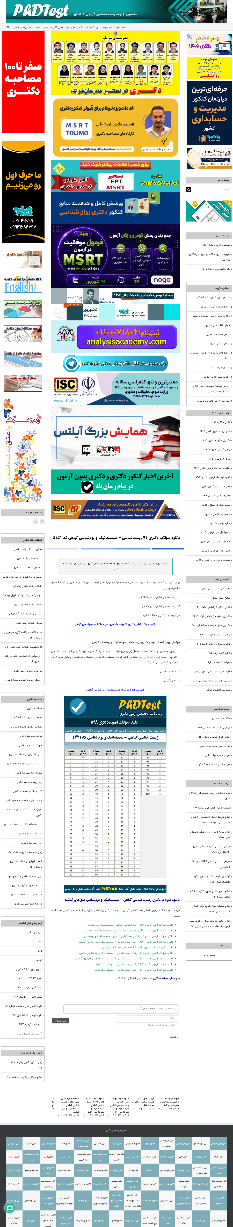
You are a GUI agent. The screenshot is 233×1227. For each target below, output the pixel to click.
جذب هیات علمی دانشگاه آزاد (214, 737)
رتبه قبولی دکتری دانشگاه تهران (25, 614)
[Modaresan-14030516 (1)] (115, 32)
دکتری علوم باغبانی (31, 1200)
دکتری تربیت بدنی (133, 1157)
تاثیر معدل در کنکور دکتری (216, 551)
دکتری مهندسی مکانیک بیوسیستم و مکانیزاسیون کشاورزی (133, 1201)
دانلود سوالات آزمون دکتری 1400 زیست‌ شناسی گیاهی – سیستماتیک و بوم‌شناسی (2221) (92, 1105)
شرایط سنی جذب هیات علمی (214, 746)
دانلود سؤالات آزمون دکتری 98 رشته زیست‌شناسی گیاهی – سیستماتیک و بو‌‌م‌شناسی (128, 931)
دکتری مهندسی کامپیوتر (65, 1183)
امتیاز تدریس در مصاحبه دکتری (25, 754)
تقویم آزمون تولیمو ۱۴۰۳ (29, 988)
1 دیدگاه (57, 1115)
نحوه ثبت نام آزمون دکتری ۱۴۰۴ (213, 477)
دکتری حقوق (150, 1143)
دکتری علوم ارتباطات (167, 1157)
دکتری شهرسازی (100, 1220)
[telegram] (115, 354)
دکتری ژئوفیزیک (116, 1170)
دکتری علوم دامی (218, 1220)
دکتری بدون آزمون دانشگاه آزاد (213, 298)
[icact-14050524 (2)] (115, 495)
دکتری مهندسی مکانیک (200, 1183)
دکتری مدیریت (116, 1143)
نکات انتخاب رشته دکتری (29, 558)
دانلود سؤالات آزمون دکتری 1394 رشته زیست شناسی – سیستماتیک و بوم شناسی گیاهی (126, 953)
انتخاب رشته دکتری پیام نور (27, 586)
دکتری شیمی (48, 1157)
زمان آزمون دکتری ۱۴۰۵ (217, 450)
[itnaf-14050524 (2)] (115, 374)
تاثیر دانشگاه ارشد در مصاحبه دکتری (23, 824)
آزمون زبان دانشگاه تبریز (29, 1034)
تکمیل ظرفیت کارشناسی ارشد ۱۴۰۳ (211, 616)
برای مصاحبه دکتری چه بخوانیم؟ (25, 876)
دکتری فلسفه (65, 1143)
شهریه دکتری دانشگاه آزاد (216, 245)
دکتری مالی (183, 1157)
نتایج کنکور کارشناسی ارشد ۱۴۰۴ (213, 607)
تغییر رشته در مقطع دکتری (216, 505)
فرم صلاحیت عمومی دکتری (28, 904)
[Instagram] (42, 521)
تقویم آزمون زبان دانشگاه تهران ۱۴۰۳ (23, 1006)
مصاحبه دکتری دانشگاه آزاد (28, 718)
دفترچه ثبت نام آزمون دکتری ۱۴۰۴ (212, 468)
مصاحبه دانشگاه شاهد (218, 690)
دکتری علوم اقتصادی (200, 1143)
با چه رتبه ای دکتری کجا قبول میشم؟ (22, 595)
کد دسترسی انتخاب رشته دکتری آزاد (23, 647)
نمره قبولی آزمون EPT (30, 1025)
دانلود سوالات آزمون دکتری (215, 307)
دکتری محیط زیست (150, 1200)
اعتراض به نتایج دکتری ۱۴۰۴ (215, 431)
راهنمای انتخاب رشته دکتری (27, 568)
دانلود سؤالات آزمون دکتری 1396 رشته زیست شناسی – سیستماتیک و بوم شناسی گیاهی (126, 942)
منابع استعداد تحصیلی (218, 334)
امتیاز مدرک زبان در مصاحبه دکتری (24, 764)
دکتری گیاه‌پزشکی (200, 1220)
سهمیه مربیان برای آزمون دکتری (213, 560)
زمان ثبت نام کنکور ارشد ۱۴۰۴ (214, 635)
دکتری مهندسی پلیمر (150, 1183)
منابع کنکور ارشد (221, 598)
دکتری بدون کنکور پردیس (216, 377)
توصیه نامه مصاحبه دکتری (28, 773)
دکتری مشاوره (31, 1143)
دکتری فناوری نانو (31, 1170)
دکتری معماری (117, 1220)
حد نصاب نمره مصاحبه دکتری (26, 895)
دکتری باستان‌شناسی (150, 1157)
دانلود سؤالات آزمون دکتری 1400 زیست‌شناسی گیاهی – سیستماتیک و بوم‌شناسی (130, 925)
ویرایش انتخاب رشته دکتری (27, 671)
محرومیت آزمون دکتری (217, 514)
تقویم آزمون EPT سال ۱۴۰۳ (28, 997)
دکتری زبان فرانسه (14, 1157)
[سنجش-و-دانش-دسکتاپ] (115, 161)
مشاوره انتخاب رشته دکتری (28, 549)
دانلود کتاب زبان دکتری (217, 325)
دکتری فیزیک (133, 1170)
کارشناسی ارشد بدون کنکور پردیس (212, 672)
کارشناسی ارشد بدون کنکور (216, 589)
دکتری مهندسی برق (65, 1170)
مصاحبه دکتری (34, 708)
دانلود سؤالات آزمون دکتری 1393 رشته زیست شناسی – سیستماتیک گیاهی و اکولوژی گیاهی (124, 959)
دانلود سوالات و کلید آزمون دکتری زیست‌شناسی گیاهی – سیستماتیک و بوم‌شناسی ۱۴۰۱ (116, 1105)
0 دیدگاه (161, 1108)
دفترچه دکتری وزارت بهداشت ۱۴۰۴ (24, 1077)
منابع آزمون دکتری (220, 344)
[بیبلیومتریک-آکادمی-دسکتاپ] (115, 322)
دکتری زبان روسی (14, 1170)
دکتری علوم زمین (65, 1157)
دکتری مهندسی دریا (167, 1200)
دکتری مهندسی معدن (167, 1183)
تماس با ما (209, 955)
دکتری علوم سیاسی (133, 1143)
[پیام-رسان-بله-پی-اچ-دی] (115, 471)
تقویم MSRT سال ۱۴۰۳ (30, 978)
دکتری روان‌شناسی (200, 1157)
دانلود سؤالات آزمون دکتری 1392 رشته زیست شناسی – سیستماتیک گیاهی (133, 964)
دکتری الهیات (218, 1157)
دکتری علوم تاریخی (183, 1143)
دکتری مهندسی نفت (100, 1183)
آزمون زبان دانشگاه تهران (29, 969)
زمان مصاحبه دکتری (31, 843)
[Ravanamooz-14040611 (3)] (115, 193)
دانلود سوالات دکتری (163, 978)
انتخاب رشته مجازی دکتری (28, 605)
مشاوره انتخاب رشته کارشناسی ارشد (211, 681)
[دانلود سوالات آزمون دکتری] (209, 203)
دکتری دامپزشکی (14, 1143)
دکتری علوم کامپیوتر (167, 1170)
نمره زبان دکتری (34, 932)
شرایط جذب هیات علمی (217, 755)
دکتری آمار (150, 1170)
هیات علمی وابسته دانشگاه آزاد (213, 764)
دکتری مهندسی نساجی (31, 1183)
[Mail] (35, 521)
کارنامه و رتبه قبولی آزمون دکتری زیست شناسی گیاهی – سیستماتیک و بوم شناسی (66, 1105)
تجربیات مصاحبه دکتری (30, 834)
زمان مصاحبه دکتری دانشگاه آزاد (25, 852)
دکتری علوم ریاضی (183, 1170)
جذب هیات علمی (221, 718)
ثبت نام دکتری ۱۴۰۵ (219, 459)
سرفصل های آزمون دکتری (214, 532)
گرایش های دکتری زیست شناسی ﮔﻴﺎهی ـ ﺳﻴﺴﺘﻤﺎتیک (142, 1102)
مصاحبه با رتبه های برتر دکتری (213, 401)
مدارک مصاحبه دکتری (30, 736)
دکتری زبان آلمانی (14, 1183)
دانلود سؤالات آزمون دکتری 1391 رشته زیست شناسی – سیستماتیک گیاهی (133, 970)
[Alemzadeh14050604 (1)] (115, 406)
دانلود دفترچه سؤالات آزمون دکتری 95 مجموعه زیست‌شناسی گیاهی (137, 947)
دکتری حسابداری (100, 1143)
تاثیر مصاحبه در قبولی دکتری (27, 885)
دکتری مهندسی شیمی (83, 1183)
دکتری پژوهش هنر (83, 1220)
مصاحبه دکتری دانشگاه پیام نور (25, 727)
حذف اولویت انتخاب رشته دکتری (22, 680)
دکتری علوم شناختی (83, 1170)
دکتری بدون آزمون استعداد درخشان (211, 316)
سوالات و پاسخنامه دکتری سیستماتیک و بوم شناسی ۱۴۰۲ (169, 1102)
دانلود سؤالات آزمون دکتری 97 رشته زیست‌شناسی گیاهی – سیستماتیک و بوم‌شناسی (128, 936)
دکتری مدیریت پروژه (132, 1220)
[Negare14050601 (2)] (115, 290)
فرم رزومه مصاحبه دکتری (29, 782)
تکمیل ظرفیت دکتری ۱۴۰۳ (216, 440)
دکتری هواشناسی (100, 1170)
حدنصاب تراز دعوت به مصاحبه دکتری (22, 577)
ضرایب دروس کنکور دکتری (214, 542)
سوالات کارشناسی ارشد (218, 662)
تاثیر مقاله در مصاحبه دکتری (27, 791)
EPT (40, 951)
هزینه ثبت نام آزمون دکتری (215, 486)
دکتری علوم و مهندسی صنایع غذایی (116, 1201)
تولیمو (39, 960)
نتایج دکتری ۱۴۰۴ (221, 422)
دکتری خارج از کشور (219, 368)
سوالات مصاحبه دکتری (30, 745)
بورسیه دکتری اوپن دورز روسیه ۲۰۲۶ (211, 808)
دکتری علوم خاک (83, 1200)
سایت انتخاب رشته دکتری (28, 623)
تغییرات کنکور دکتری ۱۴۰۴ (216, 496)
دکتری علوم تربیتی (48, 1143)
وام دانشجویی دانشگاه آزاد (216, 269)
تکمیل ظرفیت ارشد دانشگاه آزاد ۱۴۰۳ (210, 625)
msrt (39, 942)
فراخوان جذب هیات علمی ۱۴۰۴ (214, 728)
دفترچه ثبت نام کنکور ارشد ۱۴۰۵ (213, 644)
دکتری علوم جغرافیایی (219, 1143)
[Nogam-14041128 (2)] (115, 96)
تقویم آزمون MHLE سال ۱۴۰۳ (27, 1015)
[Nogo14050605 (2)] (115, 225)
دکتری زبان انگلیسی (14, 1200)
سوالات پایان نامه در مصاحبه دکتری (23, 800)
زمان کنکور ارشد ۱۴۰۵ (219, 653)
